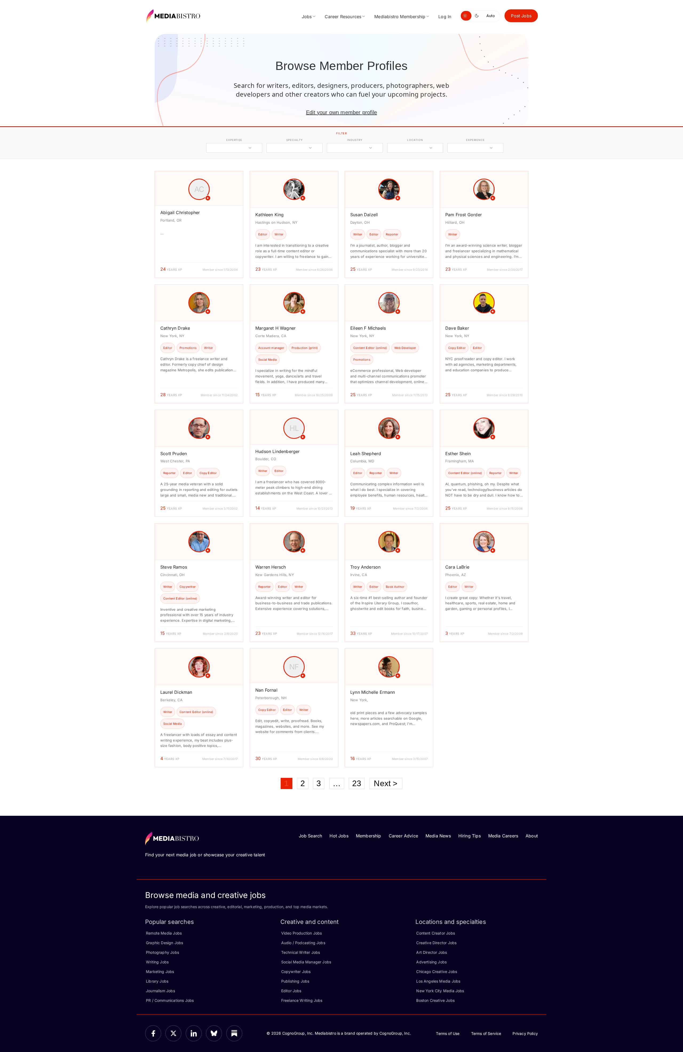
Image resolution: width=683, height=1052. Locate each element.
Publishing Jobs (295, 981)
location (415, 139)
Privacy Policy (525, 1033)
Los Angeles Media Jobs (438, 981)
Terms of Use (447, 1033)
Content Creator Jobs (435, 933)
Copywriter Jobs (296, 971)
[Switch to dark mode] (477, 16)
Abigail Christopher (180, 212)
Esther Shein (458, 453)
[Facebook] (153, 1033)
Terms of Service (486, 1033)
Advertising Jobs (431, 962)
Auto (490, 15)
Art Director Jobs (431, 952)
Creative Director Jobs (436, 942)
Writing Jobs (157, 962)
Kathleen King (269, 214)
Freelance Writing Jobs (302, 1000)
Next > (386, 783)
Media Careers (503, 835)
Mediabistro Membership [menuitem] (399, 16)
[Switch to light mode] (466, 16)
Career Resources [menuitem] (343, 16)
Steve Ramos (173, 567)
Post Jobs (521, 15)
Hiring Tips (469, 835)
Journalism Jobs (160, 990)
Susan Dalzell (364, 214)
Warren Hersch (270, 567)
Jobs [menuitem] (307, 16)
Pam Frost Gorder (463, 214)
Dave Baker (457, 328)
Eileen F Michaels (368, 328)
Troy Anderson (365, 567)
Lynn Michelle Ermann (372, 692)
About (532, 835)
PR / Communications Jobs (170, 1000)
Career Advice (403, 835)
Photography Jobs (162, 952)
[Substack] (234, 1033)
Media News (438, 835)
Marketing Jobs (160, 971)
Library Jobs (157, 981)
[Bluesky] (214, 1033)
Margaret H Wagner (275, 328)
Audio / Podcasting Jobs (303, 942)
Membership (368, 835)
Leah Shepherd (365, 453)
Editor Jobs (291, 990)
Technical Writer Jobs (300, 952)
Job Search (310, 835)
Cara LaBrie (457, 567)
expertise (234, 139)
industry (354, 139)
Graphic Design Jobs (164, 942)
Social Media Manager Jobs (306, 962)
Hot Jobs (338, 835)
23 (356, 783)
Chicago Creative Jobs (436, 971)
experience (475, 139)
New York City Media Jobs (440, 990)
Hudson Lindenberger (277, 451)
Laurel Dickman (176, 692)
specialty (294, 139)
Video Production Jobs (301, 933)
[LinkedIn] (194, 1033)
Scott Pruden (173, 453)
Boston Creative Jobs (435, 1000)
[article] (199, 224)
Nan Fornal (266, 690)
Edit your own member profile (341, 112)
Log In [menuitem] (444, 16)
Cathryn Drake (175, 328)
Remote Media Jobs (164, 933)
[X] (173, 1033)
